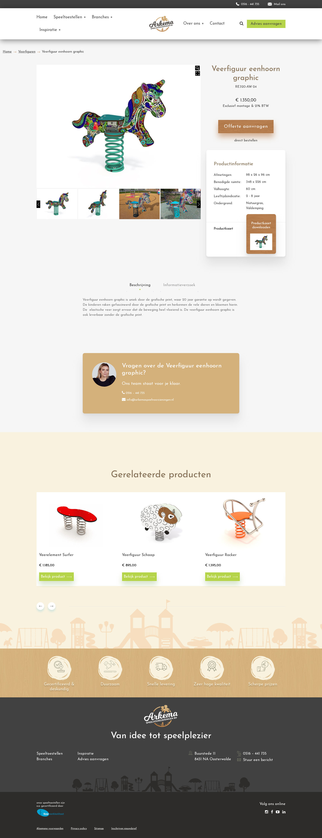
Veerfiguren (26, 52)
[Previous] (38, 204)
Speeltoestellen (50, 754)
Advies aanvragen (93, 759)
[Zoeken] (241, 24)
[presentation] (40, 606)
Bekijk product (53, 577)
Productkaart (223, 229)
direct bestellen (245, 140)
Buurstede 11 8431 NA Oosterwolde (213, 756)
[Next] (199, 204)
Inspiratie (86, 754)
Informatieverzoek (179, 285)
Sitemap (99, 828)
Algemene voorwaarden (50, 828)
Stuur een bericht (258, 760)
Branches (44, 759)
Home (7, 52)
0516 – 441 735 (135, 393)
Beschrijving (140, 285)
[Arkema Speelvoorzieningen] (162, 23)
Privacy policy (79, 828)
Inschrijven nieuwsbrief (124, 828)
